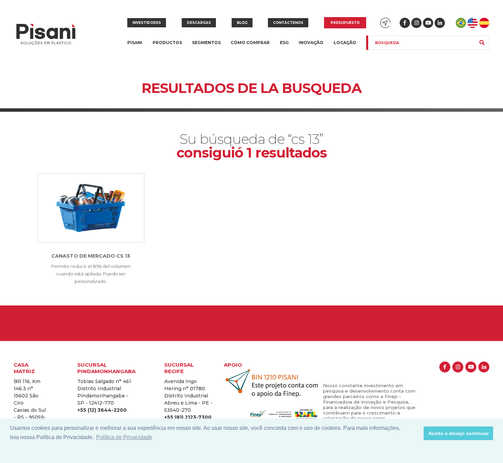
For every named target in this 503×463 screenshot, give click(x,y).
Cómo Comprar (250, 42)
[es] (484, 23)
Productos (167, 46)
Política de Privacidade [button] (124, 437)
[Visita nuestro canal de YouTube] (428, 23)
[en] (472, 23)
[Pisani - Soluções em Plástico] (46, 35)
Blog (242, 23)
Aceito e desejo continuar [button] (458, 433)
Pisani (134, 46)
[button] (416, 433)
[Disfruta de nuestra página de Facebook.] (405, 23)
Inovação (311, 42)
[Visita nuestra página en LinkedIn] (440, 23)
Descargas (199, 23)
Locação (345, 42)
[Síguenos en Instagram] (416, 23)
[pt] (461, 23)
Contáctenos (288, 23)
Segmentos (206, 46)
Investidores (146, 23)
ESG (284, 42)
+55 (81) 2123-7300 (187, 417)
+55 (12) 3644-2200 (102, 410)
